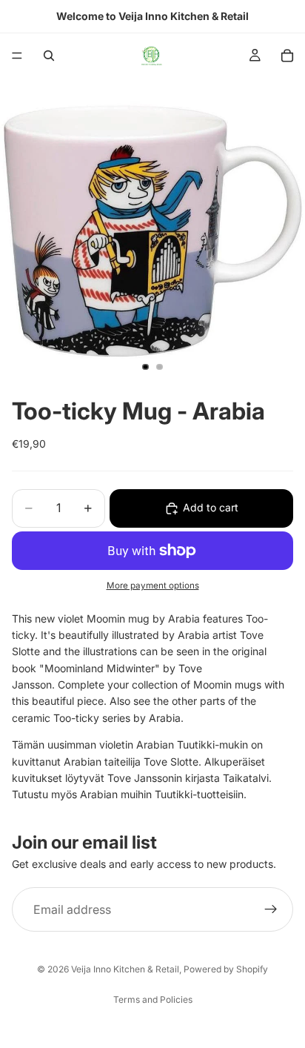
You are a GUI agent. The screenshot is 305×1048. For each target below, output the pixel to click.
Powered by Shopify (226, 969)
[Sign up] (270, 909)
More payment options (153, 585)
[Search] (49, 55)
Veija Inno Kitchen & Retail (125, 969)
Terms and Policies (152, 999)
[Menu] (17, 56)
